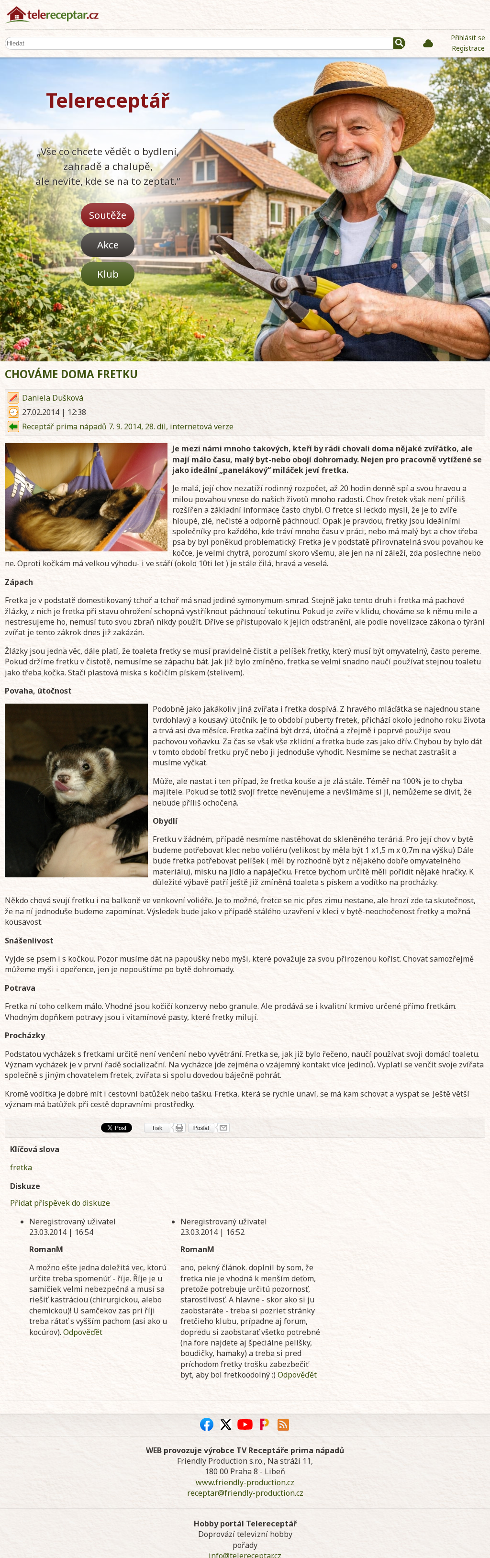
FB (206, 1424)
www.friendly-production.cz (245, 1482)
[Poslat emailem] (209, 1127)
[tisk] (165, 1127)
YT (245, 1424)
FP (264, 1424)
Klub (108, 273)
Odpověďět (82, 1332)
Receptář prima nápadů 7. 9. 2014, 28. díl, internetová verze (128, 426)
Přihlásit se (468, 37)
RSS (283, 1424)
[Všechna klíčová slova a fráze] (428, 43)
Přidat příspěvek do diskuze (60, 1203)
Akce (108, 244)
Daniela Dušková (52, 397)
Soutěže (107, 215)
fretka (21, 1167)
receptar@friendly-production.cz (245, 1493)
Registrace (468, 48)
